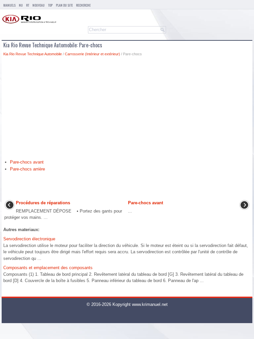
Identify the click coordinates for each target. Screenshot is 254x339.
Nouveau (38, 5)
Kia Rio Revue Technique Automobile (32, 54)
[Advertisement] (127, 109)
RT (27, 5)
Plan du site (64, 5)
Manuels (9, 5)
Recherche (83, 5)
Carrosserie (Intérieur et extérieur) (92, 54)
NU (21, 5)
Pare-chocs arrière (27, 169)
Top (50, 5)
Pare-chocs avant (27, 162)
